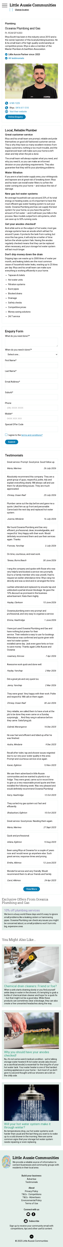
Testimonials (31, 1182)
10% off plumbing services (22, 910)
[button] (4, 8)
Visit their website (18, 111)
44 (9, 58)
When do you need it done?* (18, 350)
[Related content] (31, 965)
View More (31, 889)
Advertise (31, 1179)
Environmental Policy (31, 1200)
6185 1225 (15, 103)
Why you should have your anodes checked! (26, 1053)
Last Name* (11, 371)
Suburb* (9, 392)
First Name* (11, 360)
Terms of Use (31, 1203)
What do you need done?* (17, 336)
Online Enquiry (15, 117)
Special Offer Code (14, 424)
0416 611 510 (22, 108)
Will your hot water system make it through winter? (27, 1125)
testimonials (18, 58)
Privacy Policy (31, 1191)
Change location (22, 10)
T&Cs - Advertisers (31, 1197)
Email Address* (12, 382)
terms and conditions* (32, 435)
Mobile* (9, 414)
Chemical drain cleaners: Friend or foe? (30, 986)
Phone (8, 403)
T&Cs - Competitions (31, 1194)
